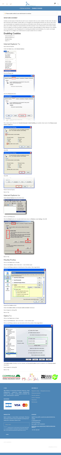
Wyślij (7, 434)
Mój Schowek (34, 402)
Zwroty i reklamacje (36, 397)
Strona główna (25, 8)
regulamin (12, 427)
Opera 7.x (7, 40)
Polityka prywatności (36, 393)
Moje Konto (34, 399)
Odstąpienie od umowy (45, 391)
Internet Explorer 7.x (9, 36)
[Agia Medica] (30, 5)
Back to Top (6, 192)
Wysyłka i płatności (36, 395)
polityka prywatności (23, 430)
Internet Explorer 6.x (9, 37)
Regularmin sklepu (35, 391)
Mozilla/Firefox (8, 39)
